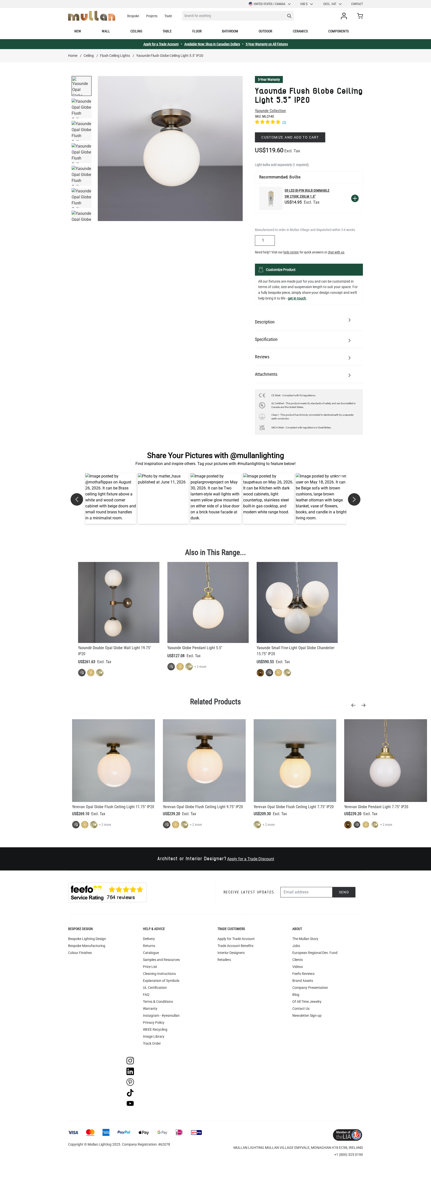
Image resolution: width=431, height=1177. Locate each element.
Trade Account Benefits (235, 946)
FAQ (146, 995)
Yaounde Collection (270, 110)
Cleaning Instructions (159, 974)
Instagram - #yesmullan (161, 1016)
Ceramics (300, 31)
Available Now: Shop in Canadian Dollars (212, 44)
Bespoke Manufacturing (86, 946)
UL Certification (155, 988)
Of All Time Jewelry (307, 1002)
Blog (295, 995)
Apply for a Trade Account (161, 44)
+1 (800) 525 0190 (348, 1155)
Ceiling (136, 31)
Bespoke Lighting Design (87, 939)
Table (167, 31)
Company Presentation (310, 988)
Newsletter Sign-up (307, 1016)
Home (72, 56)
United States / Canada (269, 4)
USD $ (304, 4)
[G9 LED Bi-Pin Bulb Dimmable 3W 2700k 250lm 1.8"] (271, 198)
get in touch (297, 298)
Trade (168, 16)
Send (344, 892)
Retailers (224, 960)
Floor (197, 31)
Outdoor (265, 31)
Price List (150, 967)
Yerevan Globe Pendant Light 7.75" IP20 (376, 806)
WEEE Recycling (155, 1029)
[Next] (365, 705)
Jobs (296, 946)
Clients (297, 960)
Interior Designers (231, 953)
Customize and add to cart (290, 137)
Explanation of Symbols (161, 981)
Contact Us (301, 1009)
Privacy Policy (153, 1022)
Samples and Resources (161, 960)
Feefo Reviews (303, 974)
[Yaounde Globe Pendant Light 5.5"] (208, 602)
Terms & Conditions (158, 1002)
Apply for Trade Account (236, 939)
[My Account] (345, 16)
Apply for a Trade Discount (250, 859)
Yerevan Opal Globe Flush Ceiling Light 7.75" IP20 (294, 806)
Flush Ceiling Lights (115, 56)
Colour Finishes (80, 953)
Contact (357, 4)
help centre (291, 252)
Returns (149, 946)
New (77, 31)
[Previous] (355, 705)
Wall (106, 31)
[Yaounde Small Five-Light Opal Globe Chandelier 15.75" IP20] (297, 602)
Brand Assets (302, 981)
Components (338, 31)
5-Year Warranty (269, 79)
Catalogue (151, 953)
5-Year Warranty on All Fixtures (267, 44)
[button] (110, 498)
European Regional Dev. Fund (314, 953)
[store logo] (91, 16)
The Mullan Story (305, 939)
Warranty (150, 1009)
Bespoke (133, 16)
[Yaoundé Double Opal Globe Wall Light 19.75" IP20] (118, 602)
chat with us (336, 252)
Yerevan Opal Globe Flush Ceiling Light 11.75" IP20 (113, 806)
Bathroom (230, 31)
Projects (151, 16)
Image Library (153, 1036)
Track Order (152, 1043)
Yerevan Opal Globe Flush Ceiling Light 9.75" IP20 (203, 806)
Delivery (149, 939)
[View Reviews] (309, 122)
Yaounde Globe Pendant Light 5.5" (194, 647)
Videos (297, 967)
